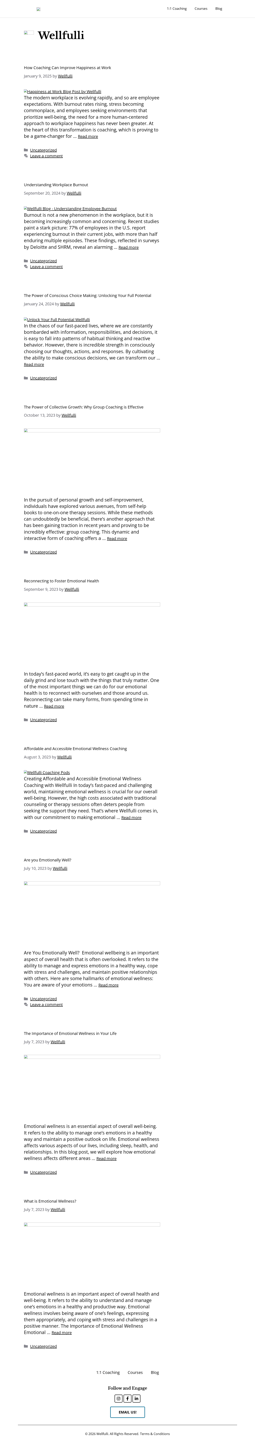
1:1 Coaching (177, 8)
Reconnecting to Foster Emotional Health (61, 581)
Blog (218, 8)
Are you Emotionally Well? (47, 860)
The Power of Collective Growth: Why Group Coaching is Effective (83, 407)
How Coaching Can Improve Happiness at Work (67, 67)
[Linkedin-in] (136, 1399)
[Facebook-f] (127, 1399)
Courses (201, 8)
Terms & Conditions (155, 1434)
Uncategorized (43, 150)
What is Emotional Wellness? (50, 1201)
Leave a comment (46, 156)
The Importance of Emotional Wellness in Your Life (70, 1033)
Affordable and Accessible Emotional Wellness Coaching (75, 748)
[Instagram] (119, 1399)
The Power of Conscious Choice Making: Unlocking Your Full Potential (87, 295)
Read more (88, 136)
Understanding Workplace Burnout (56, 184)
